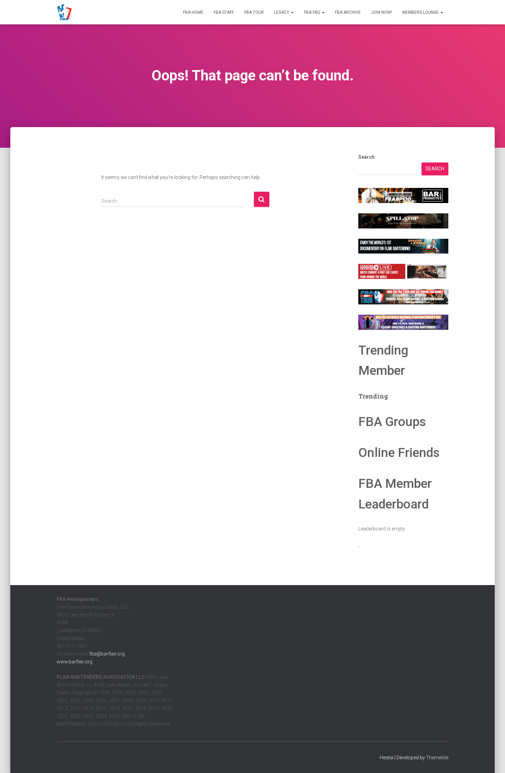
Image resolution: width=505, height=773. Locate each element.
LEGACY (282, 12)
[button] (292, 12)
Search (366, 157)
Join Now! (381, 12)
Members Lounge (421, 12)
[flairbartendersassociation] (64, 12)
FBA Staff (224, 12)
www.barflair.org (74, 661)
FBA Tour (254, 12)
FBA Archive (348, 12)
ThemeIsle (437, 757)
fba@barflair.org (107, 654)
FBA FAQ (312, 12)
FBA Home (193, 12)
